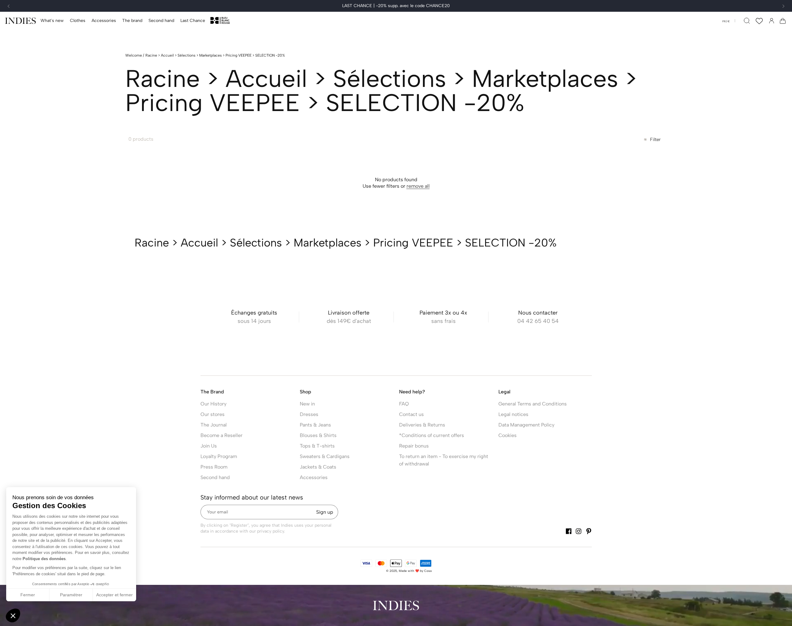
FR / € (726, 21)
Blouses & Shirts (318, 435)
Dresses (309, 414)
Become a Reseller (221, 435)
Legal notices (513, 414)
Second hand (215, 477)
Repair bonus (414, 446)
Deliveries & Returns (422, 425)
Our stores (212, 414)
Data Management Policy (526, 425)
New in (307, 404)
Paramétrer (71, 594)
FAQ (404, 404)
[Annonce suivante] (783, 6)
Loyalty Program (218, 456)
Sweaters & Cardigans (325, 456)
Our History (213, 404)
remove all (418, 186)
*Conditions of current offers (431, 435)
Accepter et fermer (114, 594)
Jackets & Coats (318, 467)
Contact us (411, 414)
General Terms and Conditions (532, 404)
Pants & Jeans (315, 425)
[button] (77, 21)
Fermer (27, 594)
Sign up (324, 512)
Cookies (507, 435)
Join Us (208, 446)
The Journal (213, 425)
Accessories (314, 477)
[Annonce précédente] (8, 6)
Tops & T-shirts (317, 446)
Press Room (213, 467)
